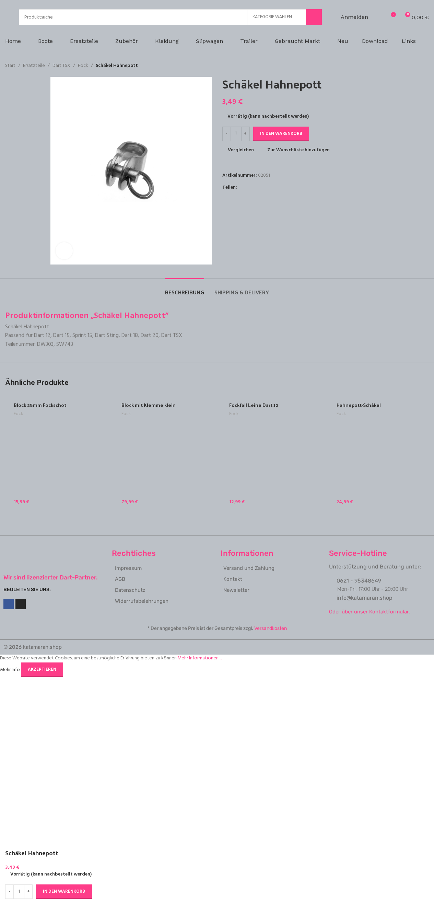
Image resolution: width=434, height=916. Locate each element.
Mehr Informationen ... (199, 658)
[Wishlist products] (378, 17)
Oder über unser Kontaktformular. (369, 612)
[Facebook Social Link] (241, 187)
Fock (83, 66)
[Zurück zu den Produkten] (416, 66)
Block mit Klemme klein (148, 405)
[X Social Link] (249, 187)
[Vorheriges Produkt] (408, 66)
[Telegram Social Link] (274, 187)
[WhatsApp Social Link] (266, 187)
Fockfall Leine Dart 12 (253, 405)
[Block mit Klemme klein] (163, 453)
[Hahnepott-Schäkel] (378, 453)
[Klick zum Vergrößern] (64, 250)
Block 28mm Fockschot (40, 405)
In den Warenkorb (281, 133)
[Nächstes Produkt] (425, 66)
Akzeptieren (42, 669)
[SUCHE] (314, 17)
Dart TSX (61, 66)
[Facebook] (8, 604)
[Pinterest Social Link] (258, 187)
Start (10, 66)
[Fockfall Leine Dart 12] (271, 453)
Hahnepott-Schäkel (359, 405)
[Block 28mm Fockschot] (55, 453)
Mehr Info (10, 669)
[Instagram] (20, 604)
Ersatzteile (34, 66)
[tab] (184, 288)
